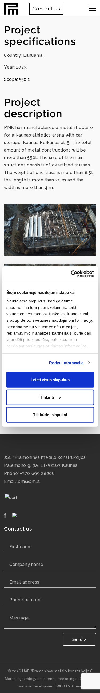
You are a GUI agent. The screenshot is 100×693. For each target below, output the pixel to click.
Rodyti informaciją (66, 362)
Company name (26, 564)
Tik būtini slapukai (50, 414)
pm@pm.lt (29, 481)
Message (19, 617)
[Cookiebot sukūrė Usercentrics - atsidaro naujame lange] (71, 273)
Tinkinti (47, 397)
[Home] (11, 8)
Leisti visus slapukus (50, 379)
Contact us (46, 9)
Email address (24, 582)
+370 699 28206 (37, 473)
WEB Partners (69, 686)
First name (20, 546)
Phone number (25, 599)
